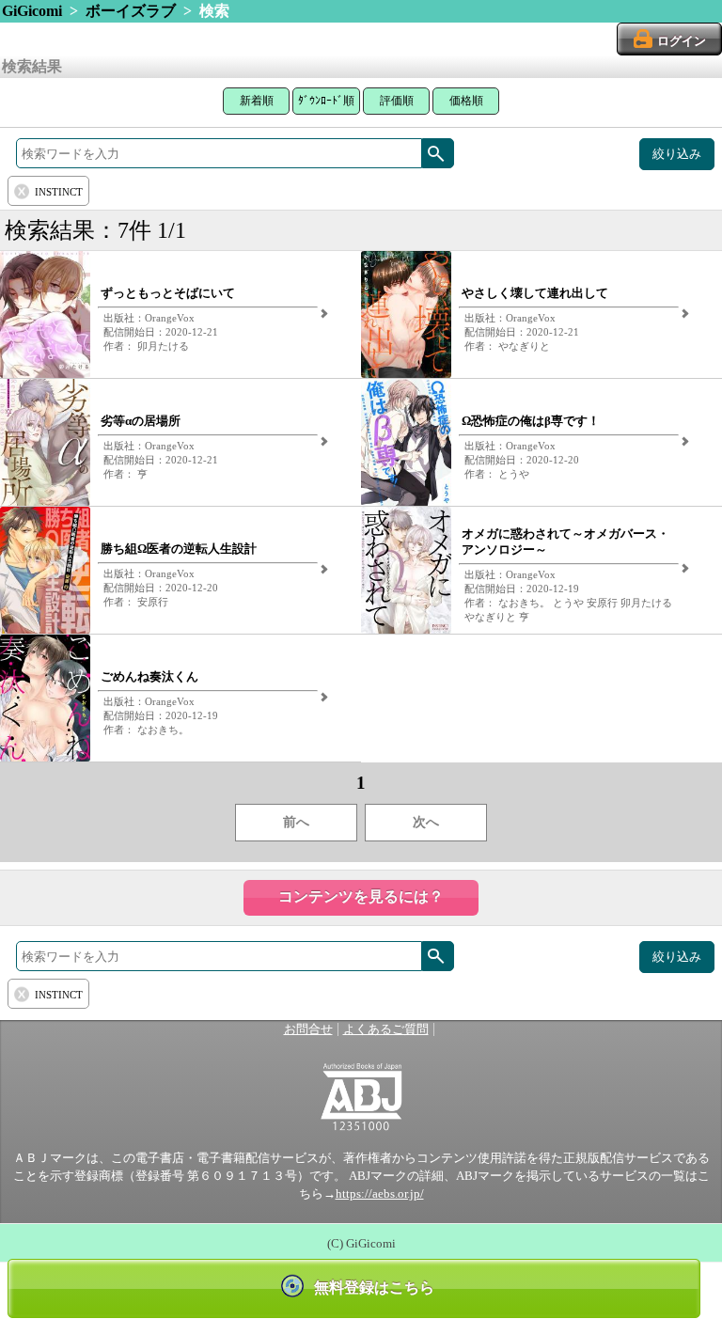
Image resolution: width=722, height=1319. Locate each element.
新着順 (257, 100)
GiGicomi (32, 11)
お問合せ (308, 1029)
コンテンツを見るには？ (361, 896)
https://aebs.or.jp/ (380, 1194)
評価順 (397, 100)
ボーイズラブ (131, 11)
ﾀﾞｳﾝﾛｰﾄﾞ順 (326, 100)
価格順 (466, 100)
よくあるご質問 (386, 1029)
